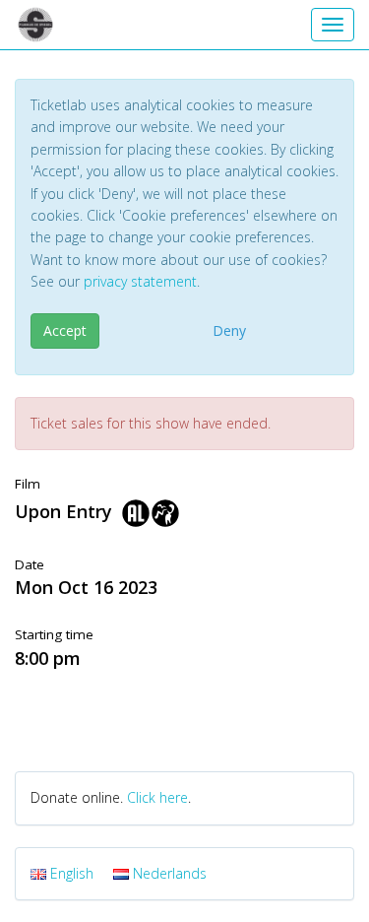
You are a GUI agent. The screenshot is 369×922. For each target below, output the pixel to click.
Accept (65, 330)
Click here (157, 797)
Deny (229, 330)
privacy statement (140, 281)
